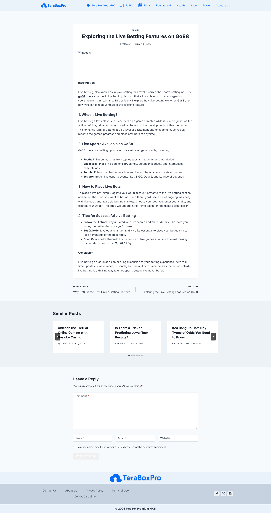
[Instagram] (230, 494)
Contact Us (223, 5)
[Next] (213, 336)
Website (165, 438)
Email (121, 438)
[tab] (129, 355)
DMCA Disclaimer (86, 496)
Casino (136, 30)
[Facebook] (217, 494)
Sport (193, 5)
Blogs (147, 5)
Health (180, 5)
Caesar (126, 44)
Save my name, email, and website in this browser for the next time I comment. (122, 447)
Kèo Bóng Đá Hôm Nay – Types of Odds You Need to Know (191, 332)
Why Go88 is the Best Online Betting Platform (101, 289)
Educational (163, 5)
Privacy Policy (94, 490)
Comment (82, 396)
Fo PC (129, 5)
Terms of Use (120, 490)
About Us (71, 490)
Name (79, 438)
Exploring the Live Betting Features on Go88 (170, 289)
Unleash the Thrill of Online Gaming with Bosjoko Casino (73, 332)
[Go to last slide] (57, 336)
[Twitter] (223, 494)
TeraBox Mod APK (103, 5)
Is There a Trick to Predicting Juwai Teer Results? (131, 332)
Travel (206, 5)
